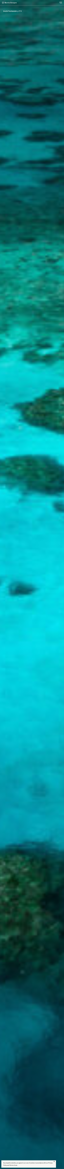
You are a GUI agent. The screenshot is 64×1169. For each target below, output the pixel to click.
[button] (60, 3)
